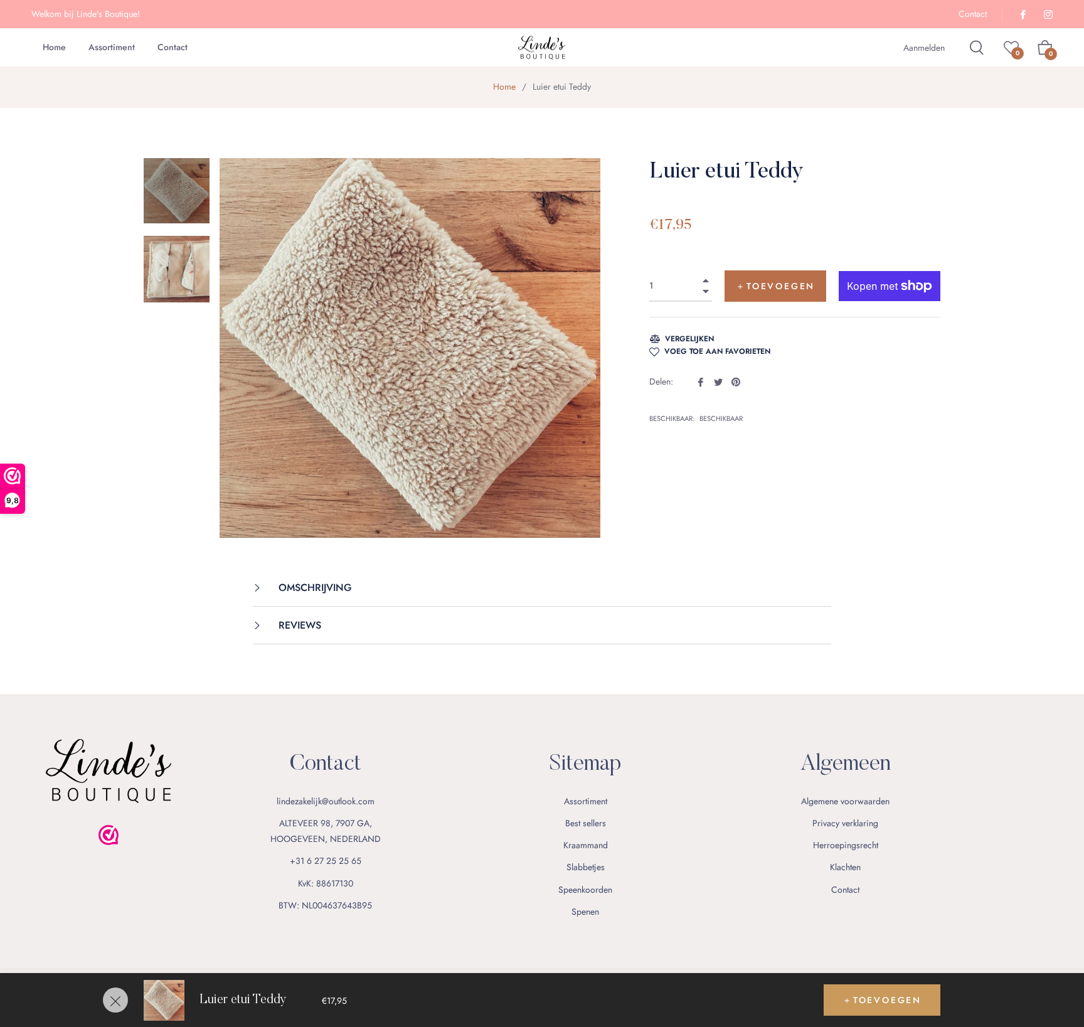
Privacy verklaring (845, 823)
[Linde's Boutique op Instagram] (1048, 14)
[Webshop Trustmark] (108, 859)
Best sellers (585, 823)
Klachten (845, 867)
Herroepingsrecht (845, 845)
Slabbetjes (585, 867)
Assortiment (585, 801)
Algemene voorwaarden (845, 801)
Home (504, 86)
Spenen (585, 911)
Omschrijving (313, 587)
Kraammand (585, 845)
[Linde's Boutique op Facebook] (1023, 14)
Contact (973, 14)
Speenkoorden (585, 889)
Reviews (298, 625)
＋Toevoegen (882, 1000)
